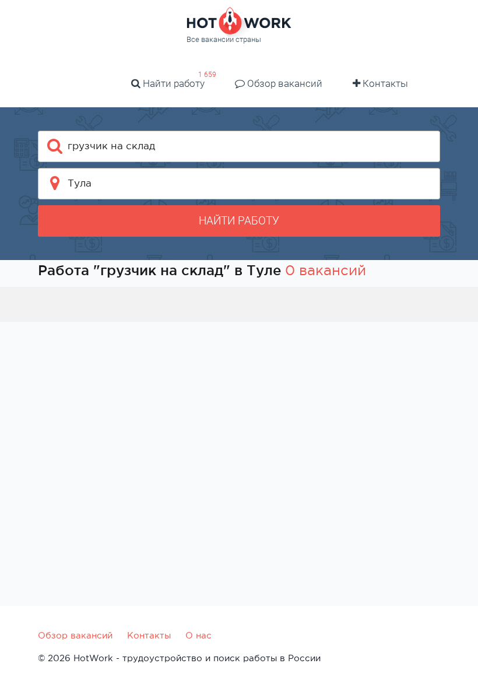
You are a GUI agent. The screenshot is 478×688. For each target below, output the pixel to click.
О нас (198, 635)
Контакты (384, 83)
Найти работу (172, 83)
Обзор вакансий (283, 83)
